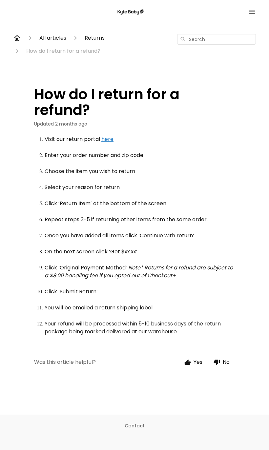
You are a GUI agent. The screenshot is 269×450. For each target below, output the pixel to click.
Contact (135, 425)
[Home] (17, 38)
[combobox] (216, 39)
